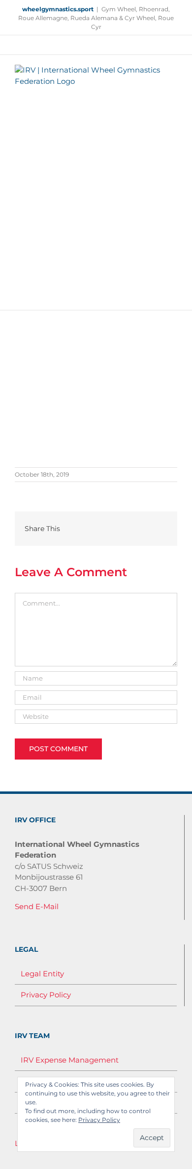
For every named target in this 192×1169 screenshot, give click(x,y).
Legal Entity (42, 973)
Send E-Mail (37, 906)
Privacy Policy (46, 994)
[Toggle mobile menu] (173, 295)
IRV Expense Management (70, 1060)
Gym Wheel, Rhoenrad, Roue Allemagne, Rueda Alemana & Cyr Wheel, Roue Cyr (96, 17)
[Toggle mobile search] (156, 295)
